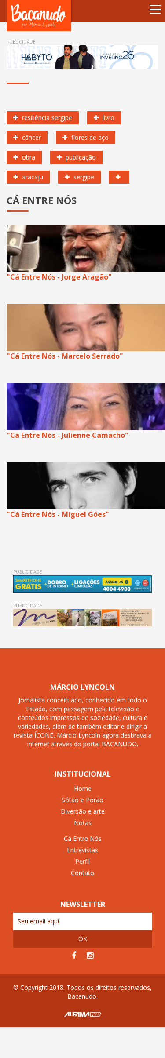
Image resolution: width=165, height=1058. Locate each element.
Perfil (82, 861)
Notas (83, 822)
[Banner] (82, 57)
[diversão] (119, 177)
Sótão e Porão (82, 800)
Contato (82, 873)
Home (83, 788)
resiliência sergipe (46, 117)
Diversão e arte (83, 811)
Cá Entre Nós (83, 838)
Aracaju (31, 177)
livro (107, 117)
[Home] (40, 15)
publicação (80, 157)
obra (27, 157)
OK (82, 938)
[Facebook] (74, 955)
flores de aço (89, 137)
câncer (30, 137)
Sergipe (83, 177)
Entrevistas (82, 850)
